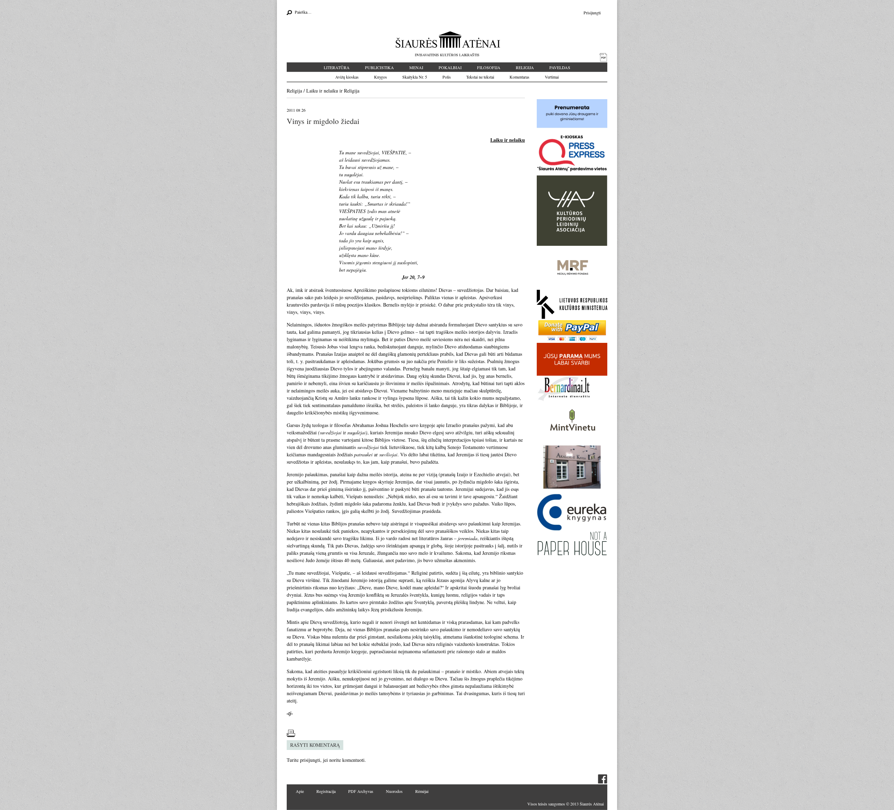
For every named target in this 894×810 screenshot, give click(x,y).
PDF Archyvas (360, 791)
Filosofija (488, 67)
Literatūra (337, 67)
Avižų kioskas (347, 77)
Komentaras (519, 77)
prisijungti (310, 760)
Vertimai (552, 77)
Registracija (326, 791)
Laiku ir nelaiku (322, 90)
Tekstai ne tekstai (480, 77)
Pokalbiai (450, 67)
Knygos (380, 77)
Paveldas (559, 67)
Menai (416, 67)
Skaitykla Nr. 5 (414, 77)
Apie (300, 791)
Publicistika (379, 67)
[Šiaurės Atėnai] (447, 39)
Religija (525, 67)
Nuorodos (394, 791)
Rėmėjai (421, 791)
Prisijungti (592, 12)
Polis (446, 77)
